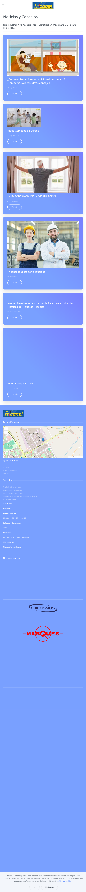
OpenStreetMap (78, 457)
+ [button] (6, 428)
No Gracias (49, 887)
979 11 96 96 (8, 542)
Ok (34, 887)
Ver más (15, 94)
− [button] (6, 432)
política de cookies (64, 881)
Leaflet (70, 457)
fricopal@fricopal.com (12, 547)
